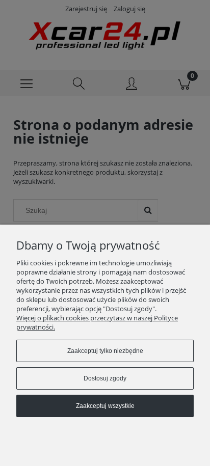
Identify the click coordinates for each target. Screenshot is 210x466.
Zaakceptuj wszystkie (105, 405)
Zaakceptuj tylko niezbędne (105, 350)
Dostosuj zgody (105, 378)
